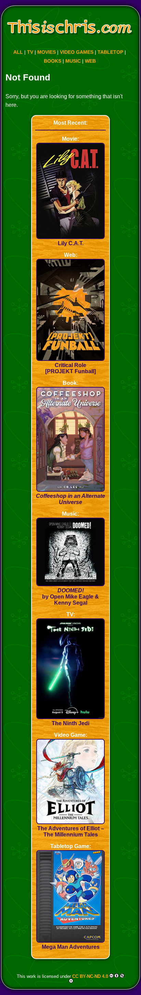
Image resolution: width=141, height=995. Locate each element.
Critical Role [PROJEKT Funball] (70, 368)
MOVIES (46, 52)
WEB (90, 61)
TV (30, 52)
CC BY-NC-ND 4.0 (90, 976)
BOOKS (52, 61)
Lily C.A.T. (71, 243)
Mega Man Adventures (71, 947)
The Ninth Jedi (70, 723)
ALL (18, 52)
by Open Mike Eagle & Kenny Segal (70, 597)
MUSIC (73, 61)
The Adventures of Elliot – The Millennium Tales (70, 831)
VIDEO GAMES (76, 52)
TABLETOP (110, 52)
